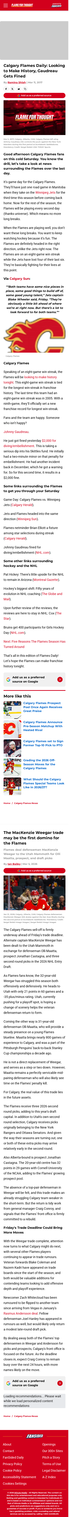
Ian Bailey (14, 864)
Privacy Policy (12, 1464)
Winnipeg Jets (45, 192)
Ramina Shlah (17, 82)
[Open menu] (6, 5)
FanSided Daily (13, 1457)
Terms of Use (51, 1464)
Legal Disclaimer (54, 1470)
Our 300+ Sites (52, 1451)
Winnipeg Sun (27, 519)
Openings (49, 1444)
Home (7, 803)
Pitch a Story (51, 1457)
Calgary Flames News (26, 803)
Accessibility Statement (19, 1477)
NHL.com (42, 552)
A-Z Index (49, 1477)
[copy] (25, 88)
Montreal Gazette (45, 580)
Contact (8, 1451)
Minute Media (20, 1493)
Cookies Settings (15, 1483)
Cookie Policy (12, 1470)
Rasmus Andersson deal (21, 1313)
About (7, 1444)
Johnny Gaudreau (16, 432)
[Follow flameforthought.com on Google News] (60, 679)
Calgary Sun (19, 279)
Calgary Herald (22, 505)
